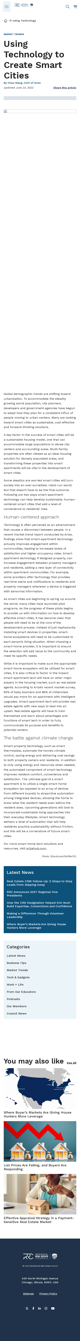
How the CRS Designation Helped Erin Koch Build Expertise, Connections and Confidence (39, 904)
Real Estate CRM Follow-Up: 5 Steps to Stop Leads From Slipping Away (39, 882)
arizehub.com (36, 848)
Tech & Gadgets (18, 977)
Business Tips (16, 963)
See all (71, 1062)
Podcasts (13, 999)
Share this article (64, 87)
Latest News (16, 955)
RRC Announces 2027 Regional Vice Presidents (32, 893)
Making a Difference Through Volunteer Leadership (35, 915)
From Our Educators (21, 992)
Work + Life (15, 984)
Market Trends (14, 34)
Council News (16, 1013)
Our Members (16, 1006)
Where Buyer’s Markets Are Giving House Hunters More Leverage (36, 925)
